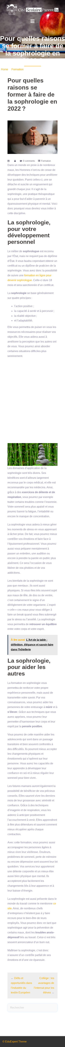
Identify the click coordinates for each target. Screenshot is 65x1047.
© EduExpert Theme (14, 1041)
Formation (18, 69)
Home (4, 69)
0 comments (29, 161)
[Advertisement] (32, 400)
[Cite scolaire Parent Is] (32, 9)
